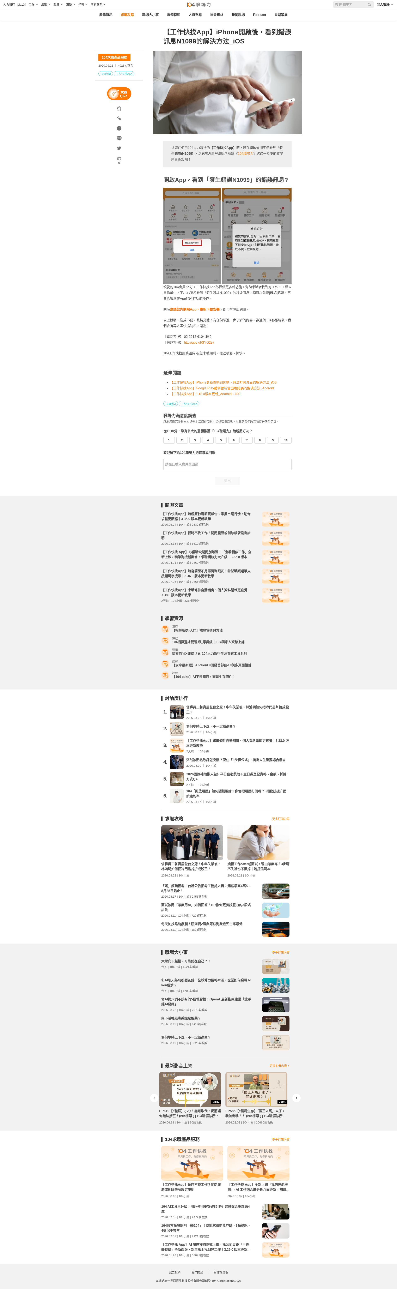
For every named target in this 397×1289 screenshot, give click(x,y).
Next (296, 1098)
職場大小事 (150, 15)
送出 (227, 481)
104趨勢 (105, 74)
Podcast (259, 15)
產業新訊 (105, 15)
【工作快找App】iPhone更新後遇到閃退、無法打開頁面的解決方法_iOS (223, 382)
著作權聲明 (221, 1272)
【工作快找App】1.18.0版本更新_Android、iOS (205, 394)
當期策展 (281, 15)
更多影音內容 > (279, 1065)
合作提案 (197, 1272)
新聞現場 (238, 15)
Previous (154, 1098)
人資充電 (195, 15)
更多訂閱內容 (280, 818)
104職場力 (245, 153)
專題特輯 (173, 15)
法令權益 (216, 15)
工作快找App (124, 74)
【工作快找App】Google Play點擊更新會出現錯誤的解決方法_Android (222, 388)
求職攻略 (127, 15)
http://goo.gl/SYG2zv (199, 342)
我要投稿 (175, 1272)
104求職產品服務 (114, 57)
